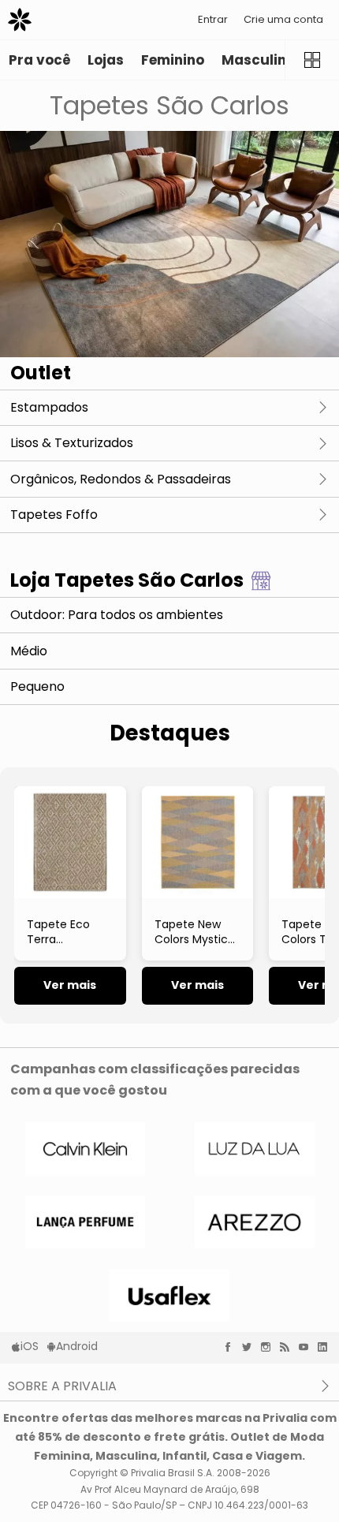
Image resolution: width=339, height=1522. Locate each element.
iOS (29, 1346)
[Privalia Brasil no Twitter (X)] (250, 1346)
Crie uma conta (283, 19)
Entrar (213, 19)
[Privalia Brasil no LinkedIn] (326, 1346)
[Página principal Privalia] (20, 20)
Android (77, 1346)
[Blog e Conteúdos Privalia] (288, 1346)
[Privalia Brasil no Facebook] (231, 1346)
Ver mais (69, 985)
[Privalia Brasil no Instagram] (269, 1346)
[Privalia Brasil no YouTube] (307, 1346)
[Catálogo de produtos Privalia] (312, 60)
